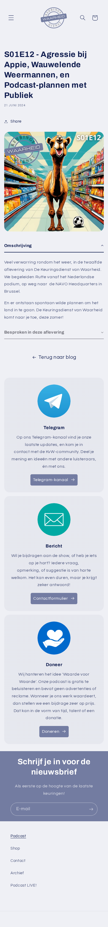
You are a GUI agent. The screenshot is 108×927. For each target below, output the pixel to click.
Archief (17, 873)
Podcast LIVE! (23, 885)
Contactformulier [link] (50, 598)
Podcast (18, 836)
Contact (17, 861)
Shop (15, 848)
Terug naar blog (57, 357)
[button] (11, 18)
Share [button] (15, 121)
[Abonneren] (91, 809)
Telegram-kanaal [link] (50, 480)
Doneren (50, 731)
